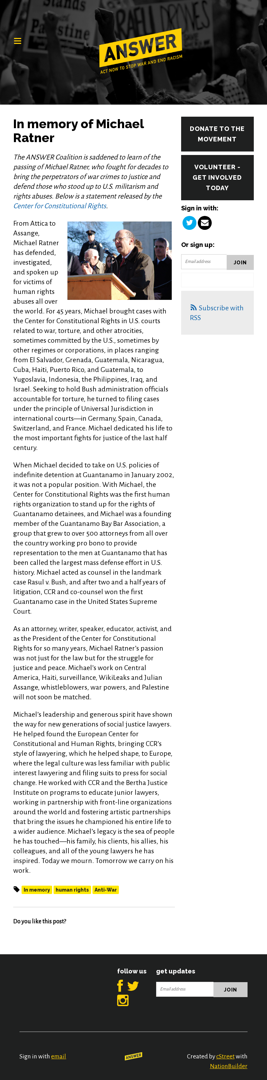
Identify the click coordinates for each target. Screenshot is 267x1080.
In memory (37, 890)
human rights (72, 890)
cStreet (225, 1056)
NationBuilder (229, 1066)
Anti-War (106, 890)
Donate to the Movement (217, 134)
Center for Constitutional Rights (59, 206)
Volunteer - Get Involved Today (217, 177)
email (58, 1056)
